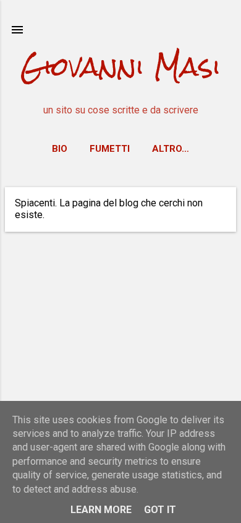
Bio (59, 148)
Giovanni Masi (120, 66)
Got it (160, 510)
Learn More (101, 510)
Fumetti (110, 148)
